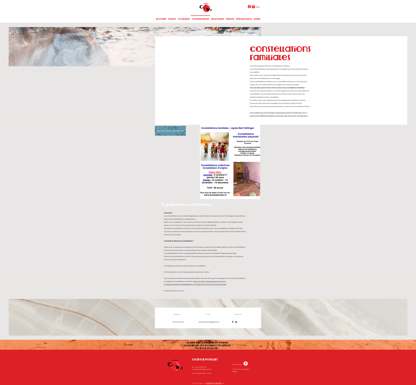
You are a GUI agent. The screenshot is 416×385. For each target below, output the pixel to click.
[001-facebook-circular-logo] (249, 6)
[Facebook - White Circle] (246, 363)
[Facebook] (232, 322)
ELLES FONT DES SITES (214, 383)
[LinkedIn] (236, 322)
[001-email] (253, 6)
